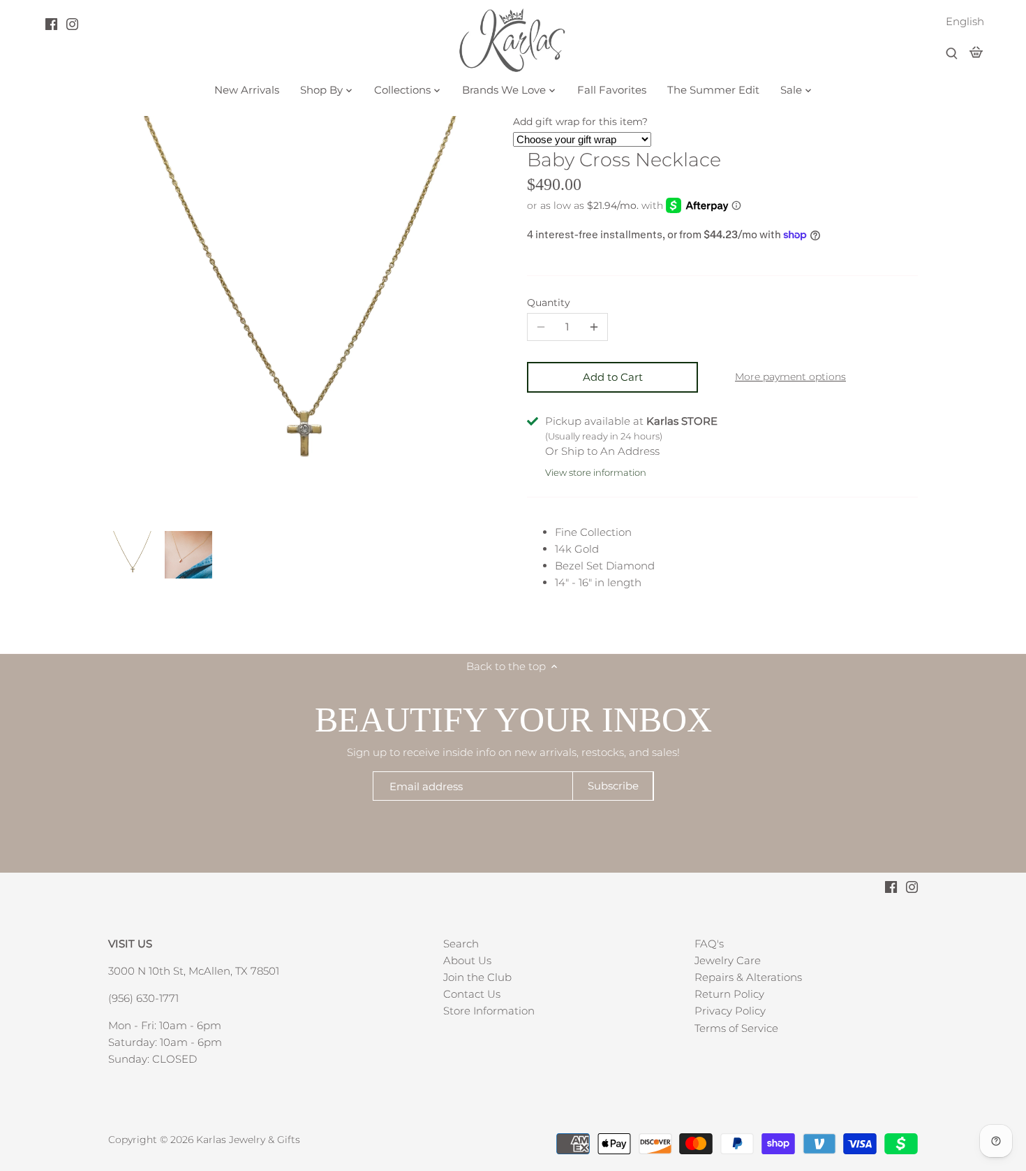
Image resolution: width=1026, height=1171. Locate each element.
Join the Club (477, 977)
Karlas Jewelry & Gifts (248, 1139)
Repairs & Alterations (748, 977)
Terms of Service (736, 1028)
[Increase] (594, 327)
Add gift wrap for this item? (580, 121)
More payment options (790, 377)
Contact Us (471, 994)
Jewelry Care (727, 960)
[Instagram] (72, 23)
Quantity (548, 302)
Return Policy (729, 994)
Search (461, 943)
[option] (132, 554)
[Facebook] (51, 23)
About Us (467, 960)
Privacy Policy (730, 1010)
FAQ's (709, 943)
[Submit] (952, 54)
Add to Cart (613, 377)
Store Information (489, 1010)
